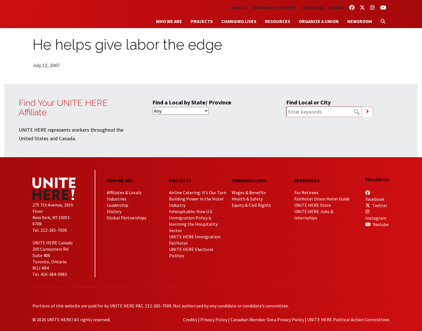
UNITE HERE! (64, 14)
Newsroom (359, 21)
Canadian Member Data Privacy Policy (267, 319)
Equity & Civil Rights (251, 205)
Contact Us (312, 8)
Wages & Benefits (249, 192)
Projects (202, 21)
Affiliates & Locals (124, 192)
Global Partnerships (126, 218)
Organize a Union (319, 21)
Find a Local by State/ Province (191, 102)
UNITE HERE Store (312, 205)
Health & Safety (247, 199)
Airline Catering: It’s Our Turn (197, 192)
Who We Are (169, 21)
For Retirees (306, 192)
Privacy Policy (213, 319)
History (114, 211)
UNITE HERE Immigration (194, 237)
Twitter (379, 205)
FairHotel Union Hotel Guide (322, 199)
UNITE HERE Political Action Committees (348, 319)
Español (337, 8)
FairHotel (178, 243)
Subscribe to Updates (274, 8)
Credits (190, 319)
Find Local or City (308, 102)
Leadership (117, 205)
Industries (117, 199)
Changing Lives (238, 21)
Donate (239, 8)
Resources (277, 21)
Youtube (380, 224)
